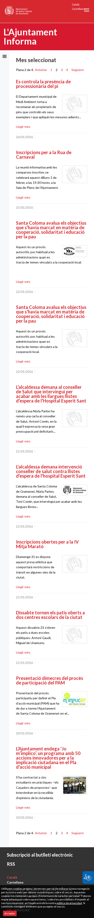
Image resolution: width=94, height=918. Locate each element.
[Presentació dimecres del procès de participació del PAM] (74, 699)
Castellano (78, 9)
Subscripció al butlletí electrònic (40, 855)
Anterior (41, 70)
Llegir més (23, 127)
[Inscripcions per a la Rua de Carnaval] (74, 174)
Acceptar (9, 913)
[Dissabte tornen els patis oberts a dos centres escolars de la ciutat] (74, 634)
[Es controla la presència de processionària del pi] (74, 103)
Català (75, 4)
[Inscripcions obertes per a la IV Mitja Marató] (74, 564)
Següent (77, 70)
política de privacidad (69, 903)
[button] (87, 10)
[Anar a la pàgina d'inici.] (18, 11)
